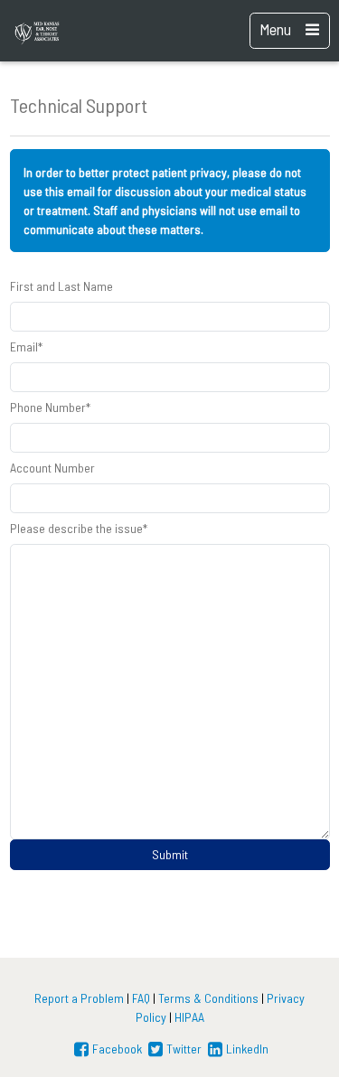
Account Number (52, 467)
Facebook (117, 1048)
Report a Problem (79, 998)
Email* (26, 346)
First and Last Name (61, 286)
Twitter (184, 1048)
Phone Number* (50, 407)
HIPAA (189, 1017)
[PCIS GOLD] (55, 30)
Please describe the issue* (78, 528)
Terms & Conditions (208, 998)
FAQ (141, 998)
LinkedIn (247, 1048)
